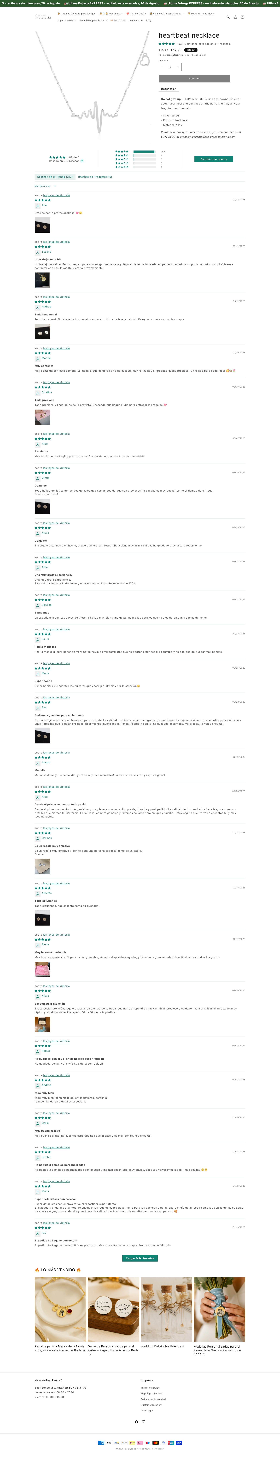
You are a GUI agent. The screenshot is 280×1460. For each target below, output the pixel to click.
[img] (66, 157)
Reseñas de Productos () (95, 176)
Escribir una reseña (214, 159)
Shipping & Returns (152, 1393)
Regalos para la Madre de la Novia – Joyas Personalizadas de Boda (59, 1348)
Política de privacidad (153, 1399)
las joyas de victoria (56, 195)
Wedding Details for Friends (161, 1346)
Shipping (177, 55)
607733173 (168, 137)
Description (169, 88)
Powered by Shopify (154, 1449)
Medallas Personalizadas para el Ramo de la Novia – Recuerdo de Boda (217, 1350)
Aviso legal (147, 1410)
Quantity (163, 60)
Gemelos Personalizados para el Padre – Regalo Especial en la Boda (113, 1348)
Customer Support (151, 1404)
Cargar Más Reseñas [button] (140, 1258)
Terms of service (150, 1387)
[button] (111, 13)
